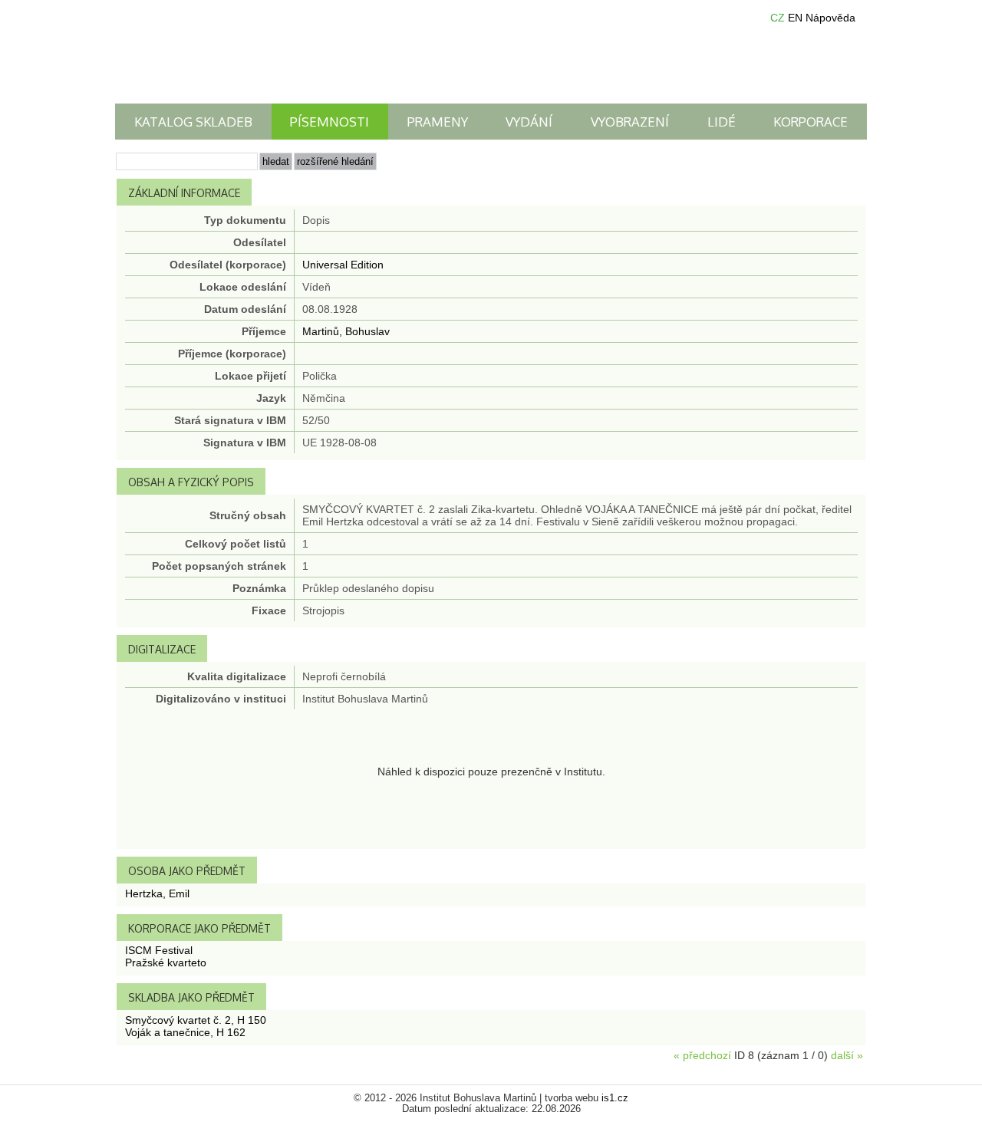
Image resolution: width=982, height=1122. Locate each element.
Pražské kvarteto (165, 962)
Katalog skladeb (193, 122)
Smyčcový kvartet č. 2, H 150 (195, 1020)
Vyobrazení (630, 122)
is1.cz (614, 1098)
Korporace (810, 122)
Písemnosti (329, 122)
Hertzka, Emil (157, 893)
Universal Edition (343, 264)
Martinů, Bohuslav (346, 331)
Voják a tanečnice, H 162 (185, 1032)
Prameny (437, 122)
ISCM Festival (159, 950)
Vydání (529, 122)
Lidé (721, 122)
